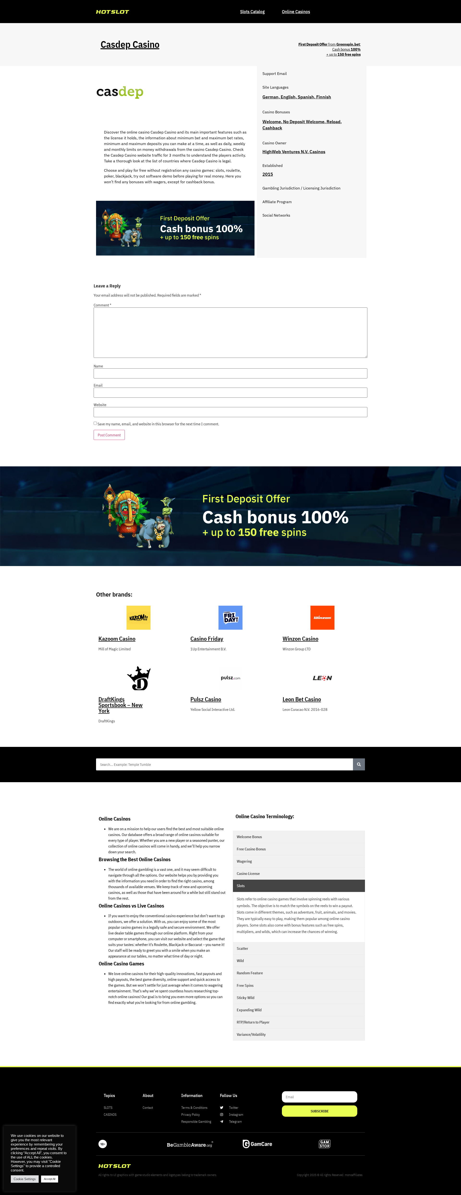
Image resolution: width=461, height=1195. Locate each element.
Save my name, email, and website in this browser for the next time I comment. (158, 424)
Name (98, 366)
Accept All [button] (49, 1178)
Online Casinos (296, 11)
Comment (102, 305)
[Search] (359, 764)
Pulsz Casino (205, 699)
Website (100, 405)
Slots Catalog (252, 11)
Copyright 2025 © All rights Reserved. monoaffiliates (330, 1175)
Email (98, 385)
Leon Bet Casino (302, 699)
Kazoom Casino (116, 638)
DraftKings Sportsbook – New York (120, 704)
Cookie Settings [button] (25, 1179)
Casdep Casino (130, 44)
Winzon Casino (300, 638)
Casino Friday (206, 638)
